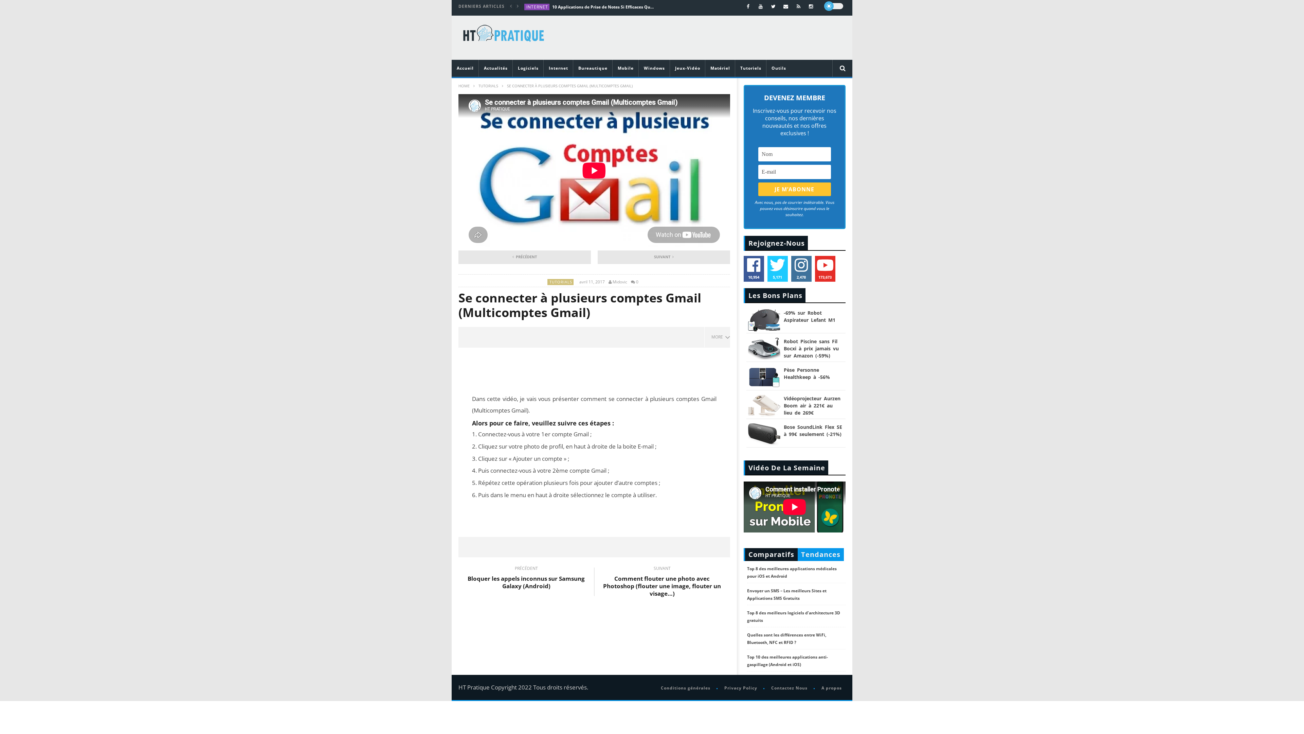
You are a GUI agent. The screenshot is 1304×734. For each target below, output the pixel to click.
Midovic (620, 282)
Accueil (465, 68)
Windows (654, 68)
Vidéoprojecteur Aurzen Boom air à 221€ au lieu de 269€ (812, 405)
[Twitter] (773, 6)
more (718, 337)
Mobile (626, 68)
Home (464, 85)
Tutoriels (750, 68)
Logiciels (528, 68)
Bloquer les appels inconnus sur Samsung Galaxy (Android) (526, 578)
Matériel (720, 68)
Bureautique (593, 68)
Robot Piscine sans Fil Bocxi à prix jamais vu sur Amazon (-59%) (811, 348)
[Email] (786, 6)
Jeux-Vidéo (687, 68)
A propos (831, 688)
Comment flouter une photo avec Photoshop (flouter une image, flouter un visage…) (662, 582)
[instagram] (811, 6)
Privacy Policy (740, 688)
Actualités (496, 68)
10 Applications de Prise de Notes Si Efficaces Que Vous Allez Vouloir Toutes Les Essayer (603, 7)
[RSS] (798, 6)
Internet (537, 7)
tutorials (488, 85)
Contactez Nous (789, 688)
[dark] (833, 6)
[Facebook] (748, 6)
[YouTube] (761, 6)
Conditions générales (685, 688)
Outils (779, 68)
